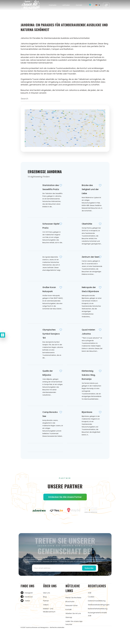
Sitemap (69, 617)
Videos (46, 605)
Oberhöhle (87, 223)
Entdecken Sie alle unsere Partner (65, 497)
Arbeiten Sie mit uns (73, 613)
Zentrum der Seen (90, 256)
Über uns (46, 593)
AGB (89, 593)
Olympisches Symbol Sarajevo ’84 (51, 333)
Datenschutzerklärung (96, 601)
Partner (46, 601)
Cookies (91, 597)
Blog (45, 597)
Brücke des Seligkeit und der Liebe (90, 189)
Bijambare (87, 412)
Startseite (52, 5)
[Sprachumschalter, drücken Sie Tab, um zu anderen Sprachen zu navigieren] (97, 5)
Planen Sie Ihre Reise (73, 597)
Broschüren (70, 601)
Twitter (27, 601)
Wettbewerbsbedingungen (98, 605)
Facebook (29, 597)
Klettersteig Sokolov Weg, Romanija (88, 374)
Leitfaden (66, 5)
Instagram (29, 593)
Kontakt (79, 5)
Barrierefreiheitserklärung (97, 608)
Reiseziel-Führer (72, 605)
